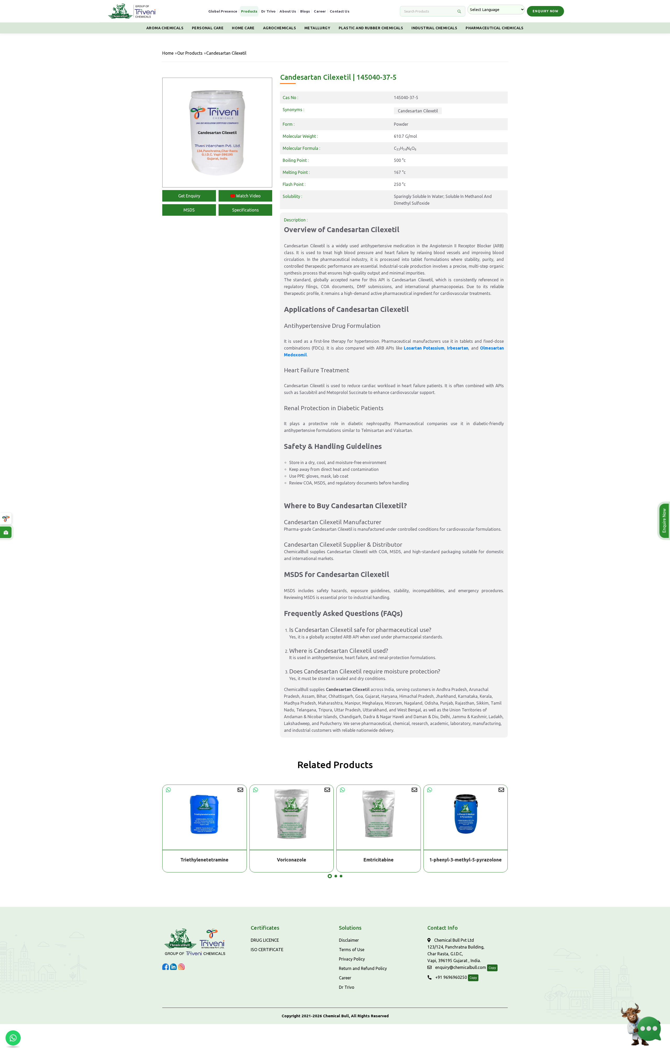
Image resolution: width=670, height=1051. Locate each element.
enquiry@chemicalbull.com (460, 967)
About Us (288, 11)
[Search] (459, 11)
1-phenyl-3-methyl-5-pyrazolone (378, 859)
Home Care (243, 28)
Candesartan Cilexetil (418, 110)
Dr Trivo (268, 11)
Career (320, 11)
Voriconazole (204, 859)
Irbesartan (457, 348)
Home (168, 53)
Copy (492, 967)
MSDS (189, 210)
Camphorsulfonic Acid (466, 859)
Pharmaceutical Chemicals (495, 28)
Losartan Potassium (424, 348)
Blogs (305, 11)
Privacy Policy (352, 959)
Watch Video (248, 195)
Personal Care (208, 28)
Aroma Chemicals (164, 28)
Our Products (190, 53)
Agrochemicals (279, 28)
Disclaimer (349, 940)
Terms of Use (351, 949)
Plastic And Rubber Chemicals (371, 28)
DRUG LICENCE (265, 940)
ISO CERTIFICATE (267, 949)
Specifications (245, 210)
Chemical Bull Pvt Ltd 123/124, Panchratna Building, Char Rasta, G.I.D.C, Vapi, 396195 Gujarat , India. (455, 950)
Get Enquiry (189, 195)
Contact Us (339, 11)
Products (249, 11)
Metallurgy (317, 28)
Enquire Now (663, 521)
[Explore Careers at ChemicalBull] (6, 532)
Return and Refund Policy (363, 968)
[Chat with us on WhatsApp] (13, 1038)
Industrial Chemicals (434, 28)
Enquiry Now (545, 11)
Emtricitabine (292, 859)
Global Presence (222, 11)
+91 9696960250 (450, 977)
